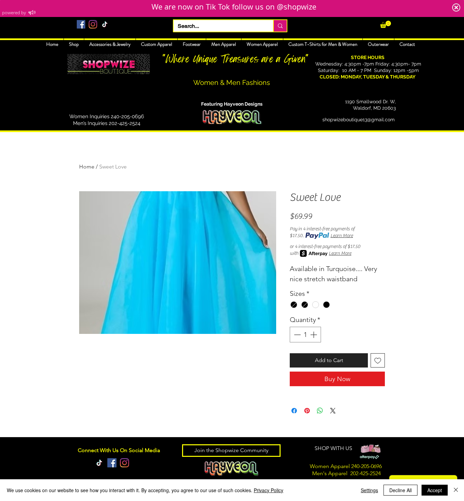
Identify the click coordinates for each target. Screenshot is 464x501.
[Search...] (280, 26)
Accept (434, 490)
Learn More (342, 235)
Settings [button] (369, 490)
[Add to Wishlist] (378, 360)
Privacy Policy (268, 490)
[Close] (456, 490)
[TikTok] (105, 24)
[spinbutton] (305, 334)
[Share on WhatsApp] (320, 411)
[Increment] (314, 334)
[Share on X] (333, 411)
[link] (385, 24)
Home (86, 166)
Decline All (400, 490)
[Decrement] (296, 334)
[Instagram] (93, 24)
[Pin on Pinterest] (307, 411)
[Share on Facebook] (294, 411)
